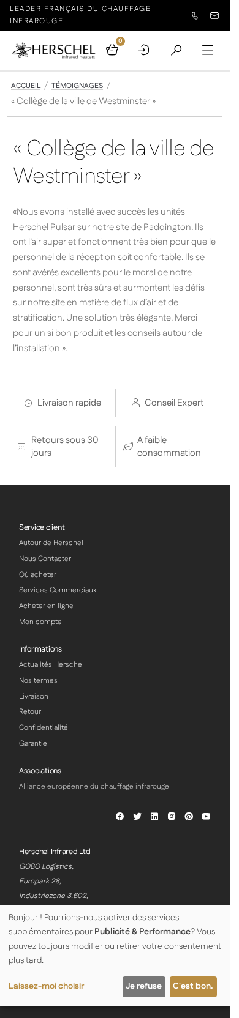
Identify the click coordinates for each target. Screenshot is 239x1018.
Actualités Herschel (51, 664)
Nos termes (38, 680)
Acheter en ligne (46, 606)
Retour (30, 712)
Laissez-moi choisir (46, 986)
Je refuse (144, 986)
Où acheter (37, 575)
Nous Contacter (45, 559)
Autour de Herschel (51, 543)
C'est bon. (193, 986)
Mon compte (40, 622)
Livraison (33, 696)
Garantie (33, 743)
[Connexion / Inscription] (144, 50)
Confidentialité (43, 728)
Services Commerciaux (57, 590)
